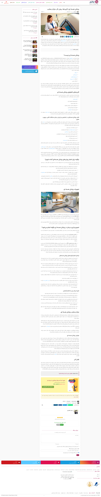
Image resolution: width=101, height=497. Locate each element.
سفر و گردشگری (24, 2)
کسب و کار (18, 2)
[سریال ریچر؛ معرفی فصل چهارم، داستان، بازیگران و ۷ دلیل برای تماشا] (35, 60)
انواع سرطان (75, 99)
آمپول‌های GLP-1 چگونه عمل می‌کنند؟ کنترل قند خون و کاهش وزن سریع (30, 31)
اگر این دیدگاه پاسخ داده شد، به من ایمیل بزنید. (70, 452)
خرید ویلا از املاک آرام (57, 469)
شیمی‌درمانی (65, 140)
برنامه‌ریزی (74, 44)
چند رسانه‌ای (6, 3)
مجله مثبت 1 (31, 469)
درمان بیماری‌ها (63, 40)
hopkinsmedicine (74, 401)
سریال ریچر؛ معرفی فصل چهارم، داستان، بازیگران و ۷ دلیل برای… (28, 59)
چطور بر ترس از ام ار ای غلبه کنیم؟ (65, 373)
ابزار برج (28, 469)
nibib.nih (64, 401)
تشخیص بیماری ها (74, 403)
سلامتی (60, 2)
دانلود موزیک (44, 469)
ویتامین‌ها (43, 172)
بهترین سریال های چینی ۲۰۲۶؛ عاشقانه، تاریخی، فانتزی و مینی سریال (30, 26)
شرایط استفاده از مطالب (70, 493)
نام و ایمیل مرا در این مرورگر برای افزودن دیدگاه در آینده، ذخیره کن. (67, 446)
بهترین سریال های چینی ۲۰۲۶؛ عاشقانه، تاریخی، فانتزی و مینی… (27, 50)
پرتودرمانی (48, 326)
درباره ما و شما (86, 493)
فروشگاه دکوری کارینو (71, 469)
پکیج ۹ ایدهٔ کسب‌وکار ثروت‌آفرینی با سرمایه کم (56, 380)
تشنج (45, 147)
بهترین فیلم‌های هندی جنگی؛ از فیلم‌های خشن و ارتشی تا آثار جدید (30, 16)
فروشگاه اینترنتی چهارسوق (50, 469)
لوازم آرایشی (40, 469)
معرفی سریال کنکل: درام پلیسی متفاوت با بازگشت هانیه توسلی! (28, 55)
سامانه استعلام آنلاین (89, 469)
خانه (64, 2)
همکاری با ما (81, 493)
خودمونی (98, 469)
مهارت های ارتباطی (31, 2)
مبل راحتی (66, 469)
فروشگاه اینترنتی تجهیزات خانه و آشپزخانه (80, 469)
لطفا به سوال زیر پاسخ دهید (74, 448)
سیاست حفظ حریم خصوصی (55, 493)
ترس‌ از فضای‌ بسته (46, 280)
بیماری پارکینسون (52, 148)
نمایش (71, 49)
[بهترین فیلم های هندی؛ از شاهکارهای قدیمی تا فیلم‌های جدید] (35, 46)
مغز (43, 122)
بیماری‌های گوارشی (74, 77)
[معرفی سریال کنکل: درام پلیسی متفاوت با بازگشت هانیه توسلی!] (35, 55)
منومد (98, 476)
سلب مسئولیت (63, 493)
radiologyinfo (68, 401)
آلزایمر (42, 147)
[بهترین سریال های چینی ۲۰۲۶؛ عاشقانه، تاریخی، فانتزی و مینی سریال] (35, 51)
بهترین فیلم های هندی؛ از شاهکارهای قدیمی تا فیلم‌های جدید (30, 21)
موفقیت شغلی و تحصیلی (40, 2)
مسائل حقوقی (12, 2)
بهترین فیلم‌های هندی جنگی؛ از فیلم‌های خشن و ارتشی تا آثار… (27, 41)
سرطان (76, 72)
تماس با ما (76, 493)
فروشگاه (97, 493)
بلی (61, 424)
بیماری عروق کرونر (72, 129)
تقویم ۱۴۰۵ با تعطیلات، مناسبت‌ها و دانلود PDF (30, 12)
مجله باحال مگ (36, 469)
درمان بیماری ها (69, 403)
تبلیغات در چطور (91, 493)
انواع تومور (70, 109)
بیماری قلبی (75, 74)
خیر (58, 424)
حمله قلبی (66, 132)
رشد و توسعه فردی (49, 2)
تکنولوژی (71, 58)
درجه (98, 474)
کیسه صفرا (47, 112)
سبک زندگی (56, 2)
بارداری (56, 354)
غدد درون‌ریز (72, 79)
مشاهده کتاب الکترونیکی (48, 387)
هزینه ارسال (94, 469)
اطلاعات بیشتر (76, 397)
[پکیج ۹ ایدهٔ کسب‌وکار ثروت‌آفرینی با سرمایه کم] (73, 385)
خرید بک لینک (62, 469)
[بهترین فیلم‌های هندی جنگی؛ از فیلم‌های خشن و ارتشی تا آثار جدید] (35, 42)
